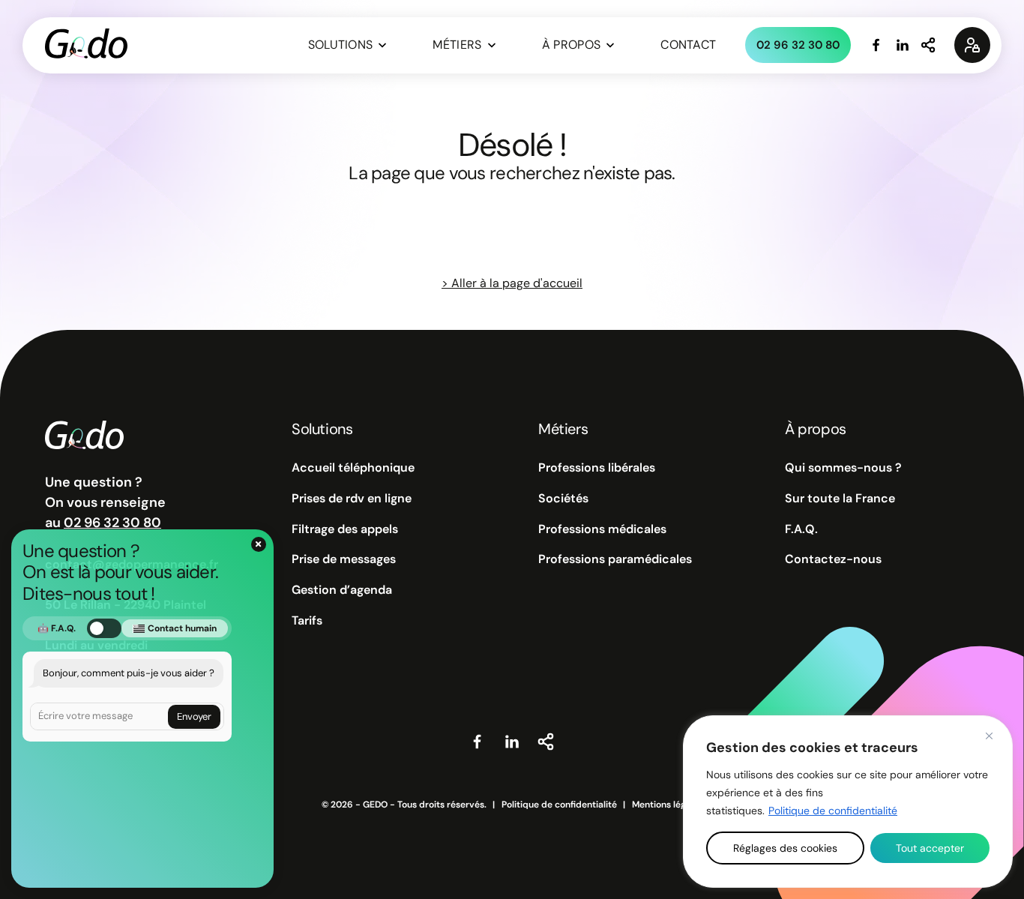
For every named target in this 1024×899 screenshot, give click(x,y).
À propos (571, 44)
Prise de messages (344, 559)
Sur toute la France (840, 498)
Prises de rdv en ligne (352, 498)
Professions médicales (602, 529)
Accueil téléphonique (353, 467)
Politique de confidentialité (832, 810)
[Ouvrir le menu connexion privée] (972, 45)
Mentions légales (667, 805)
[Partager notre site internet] (929, 45)
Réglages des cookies (785, 848)
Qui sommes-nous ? (843, 467)
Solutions (340, 44)
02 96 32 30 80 (798, 44)
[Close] (989, 736)
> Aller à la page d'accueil (512, 283)
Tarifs (307, 620)
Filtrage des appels (345, 529)
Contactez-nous (833, 559)
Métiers (457, 44)
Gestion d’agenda (342, 590)
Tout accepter (930, 848)
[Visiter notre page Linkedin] (903, 45)
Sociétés (563, 498)
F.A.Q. (801, 529)
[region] (848, 801)
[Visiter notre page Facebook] (876, 45)
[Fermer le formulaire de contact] (258, 544)
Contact (688, 44)
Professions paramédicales (615, 559)
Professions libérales (596, 467)
